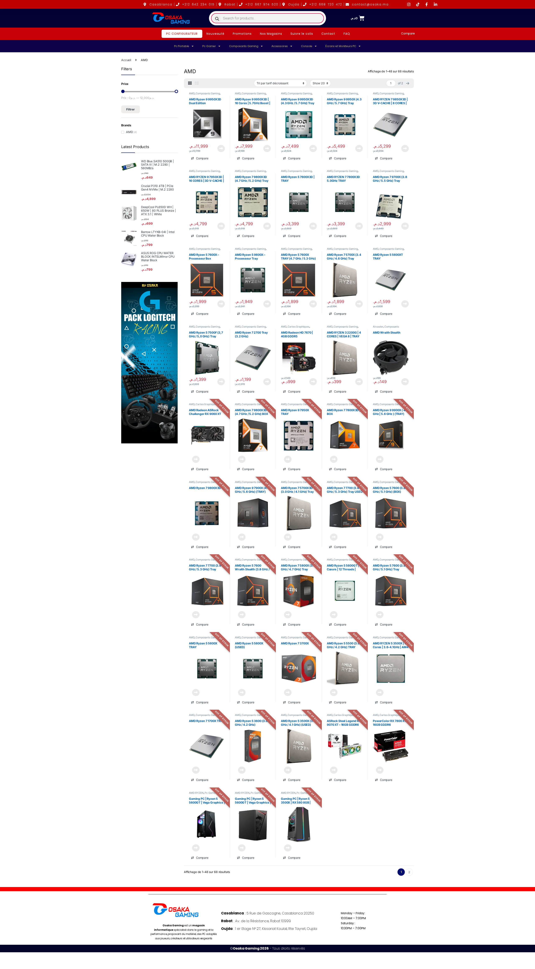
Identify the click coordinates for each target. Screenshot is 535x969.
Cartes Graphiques (298, 326)
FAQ (347, 34)
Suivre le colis (301, 34)
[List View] (197, 83)
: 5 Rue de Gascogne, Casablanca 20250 (267, 913)
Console (306, 46)
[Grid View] (190, 83)
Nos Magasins (271, 34)
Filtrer (130, 109)
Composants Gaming (243, 46)
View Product (219, 148)
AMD (192, 93)
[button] (199, 158)
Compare (408, 33)
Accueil (126, 60)
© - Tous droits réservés (267, 948)
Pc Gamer (209, 46)
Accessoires (279, 46)
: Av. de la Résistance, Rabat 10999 (256, 920)
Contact (328, 34)
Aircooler (378, 326)
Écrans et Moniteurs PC (340, 46)
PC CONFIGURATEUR (182, 34)
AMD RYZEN (196, 792)
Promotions (242, 34)
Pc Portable (181, 46)
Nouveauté (215, 34)
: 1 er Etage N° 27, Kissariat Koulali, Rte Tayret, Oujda (269, 928)
